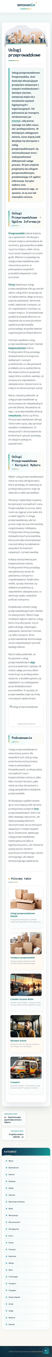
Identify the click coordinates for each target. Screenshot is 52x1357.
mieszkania (14, 415)
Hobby (11, 1188)
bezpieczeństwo (17, 348)
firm (36, 808)
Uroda (11, 1304)
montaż (16, 120)
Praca (11, 1236)
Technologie (13, 1277)
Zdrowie (12, 1324)
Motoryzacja (13, 1215)
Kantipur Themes (37, 1351)
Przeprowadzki (16, 233)
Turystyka (12, 1290)
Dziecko (12, 1174)
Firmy (11, 284)
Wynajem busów (18, 1040)
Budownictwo (14, 1168)
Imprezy (12, 1195)
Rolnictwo (12, 1256)
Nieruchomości (14, 1222)
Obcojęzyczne (14, 1229)
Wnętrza (12, 1318)
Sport (11, 1270)
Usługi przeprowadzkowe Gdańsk (22, 914)
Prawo (11, 1243)
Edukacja (12, 1181)
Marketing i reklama (17, 1202)
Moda (11, 1208)
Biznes (11, 1161)
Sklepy (11, 1263)
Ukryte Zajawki (14, 1297)
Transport (15, 1082)
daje (32, 662)
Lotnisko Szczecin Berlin (21, 999)
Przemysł (12, 1249)
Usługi (11, 1311)
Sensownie (26, 4)
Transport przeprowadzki (22, 957)
